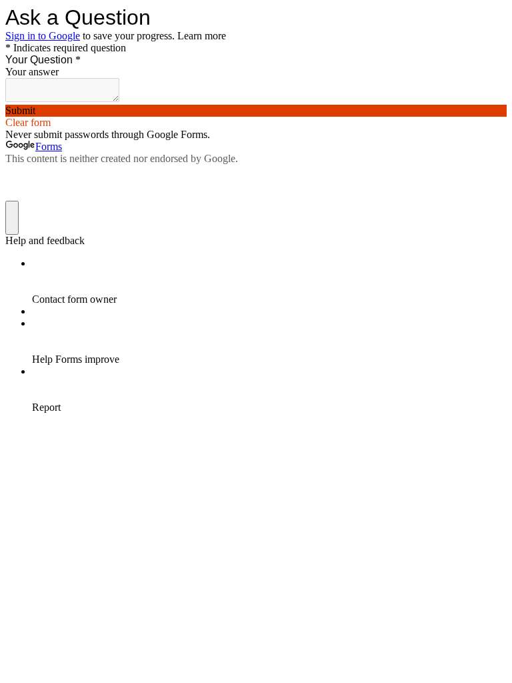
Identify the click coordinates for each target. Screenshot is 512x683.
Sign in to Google (42, 35)
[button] (256, 111)
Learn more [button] (201, 35)
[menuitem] (269, 281)
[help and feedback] (12, 218)
